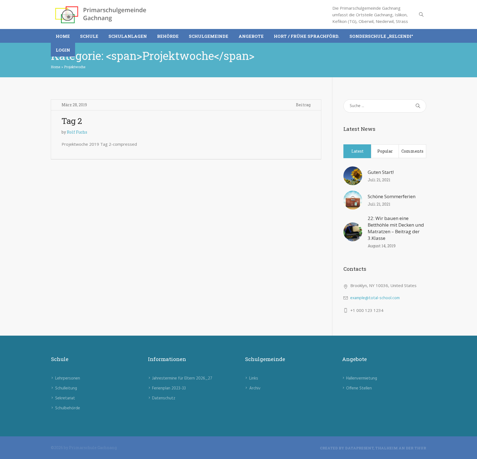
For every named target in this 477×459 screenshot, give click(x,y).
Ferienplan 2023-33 (169, 388)
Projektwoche (74, 67)
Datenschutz (163, 398)
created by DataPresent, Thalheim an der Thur (373, 447)
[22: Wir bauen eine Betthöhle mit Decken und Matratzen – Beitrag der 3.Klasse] (352, 232)
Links (253, 378)
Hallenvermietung (361, 378)
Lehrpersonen (67, 378)
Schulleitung (66, 388)
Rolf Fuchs (77, 132)
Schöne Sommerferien (391, 196)
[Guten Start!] (352, 176)
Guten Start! (381, 172)
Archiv (255, 388)
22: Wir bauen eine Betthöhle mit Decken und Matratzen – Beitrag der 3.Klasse (396, 228)
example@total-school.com (375, 298)
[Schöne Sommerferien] (352, 200)
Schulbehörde (67, 408)
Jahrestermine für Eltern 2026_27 (182, 378)
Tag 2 (72, 120)
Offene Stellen (359, 388)
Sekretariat (65, 398)
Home (55, 67)
